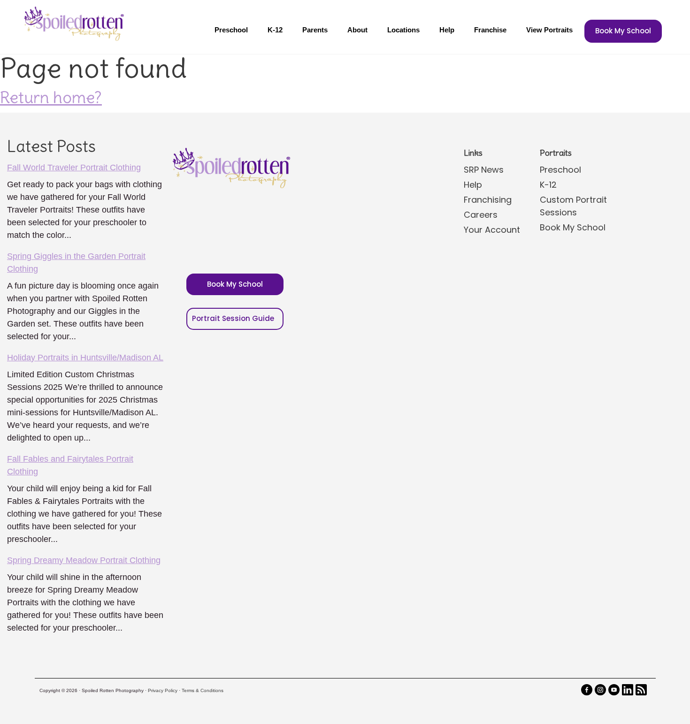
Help (446, 30)
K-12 (275, 30)
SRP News (484, 169)
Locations (403, 30)
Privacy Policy (162, 690)
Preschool (231, 30)
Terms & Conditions (202, 690)
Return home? (51, 97)
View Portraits (549, 30)
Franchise (490, 30)
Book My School (623, 31)
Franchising (488, 200)
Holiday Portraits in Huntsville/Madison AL (85, 357)
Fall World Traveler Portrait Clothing (74, 167)
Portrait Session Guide (233, 318)
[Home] (73, 23)
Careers (481, 215)
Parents (315, 30)
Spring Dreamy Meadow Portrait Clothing (84, 560)
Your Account (492, 230)
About (357, 30)
